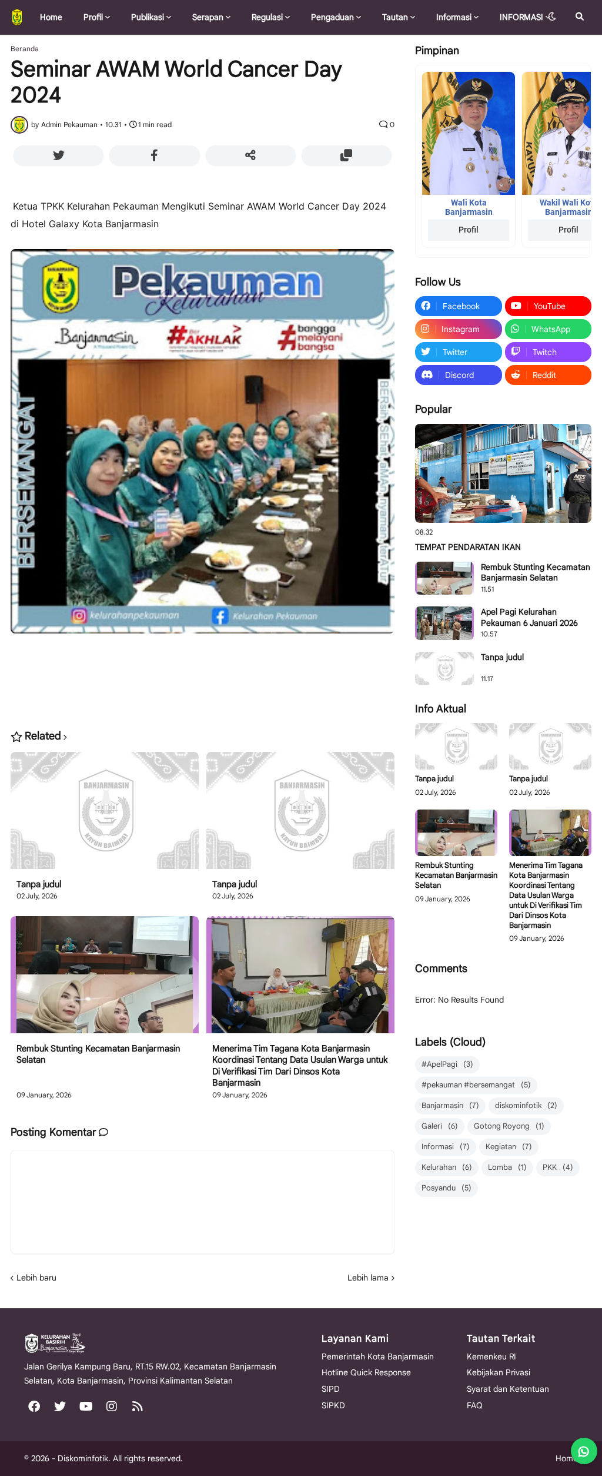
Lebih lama (368, 1277)
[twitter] (60, 1407)
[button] (552, 17)
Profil (469, 229)
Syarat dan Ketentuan (508, 1389)
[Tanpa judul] (105, 815)
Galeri (440, 1126)
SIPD (331, 1389)
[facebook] (34, 1407)
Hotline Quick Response (366, 1372)
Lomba (507, 1167)
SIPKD (333, 1405)
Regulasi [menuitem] (267, 17)
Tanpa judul (38, 884)
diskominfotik (526, 1105)
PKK (558, 1167)
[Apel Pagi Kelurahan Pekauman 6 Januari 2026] (444, 622)
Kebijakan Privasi (498, 1372)
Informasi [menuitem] (453, 17)
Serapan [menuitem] (207, 17)
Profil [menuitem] (93, 17)
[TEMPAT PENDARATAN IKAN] (503, 473)
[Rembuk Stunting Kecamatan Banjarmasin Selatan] (105, 979)
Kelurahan (447, 1167)
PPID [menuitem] (107, 51)
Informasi (446, 1147)
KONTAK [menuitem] (61, 51)
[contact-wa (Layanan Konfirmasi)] (584, 1451)
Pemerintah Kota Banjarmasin (378, 1356)
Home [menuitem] (51, 17)
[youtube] (86, 1407)
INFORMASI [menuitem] (521, 17)
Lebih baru (36, 1277)
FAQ (475, 1405)
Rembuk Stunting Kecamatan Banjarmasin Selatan (98, 1054)
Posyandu (446, 1188)
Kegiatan (509, 1147)
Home (567, 1458)
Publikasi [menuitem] (147, 17)
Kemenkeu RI (491, 1356)
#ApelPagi (447, 1064)
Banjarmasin (450, 1105)
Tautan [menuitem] (395, 17)
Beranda (25, 48)
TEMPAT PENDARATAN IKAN (468, 547)
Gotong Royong (509, 1126)
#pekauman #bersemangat (476, 1085)
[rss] (138, 1407)
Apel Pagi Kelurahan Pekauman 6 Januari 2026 (529, 617)
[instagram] (112, 1407)
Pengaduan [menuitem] (332, 17)
